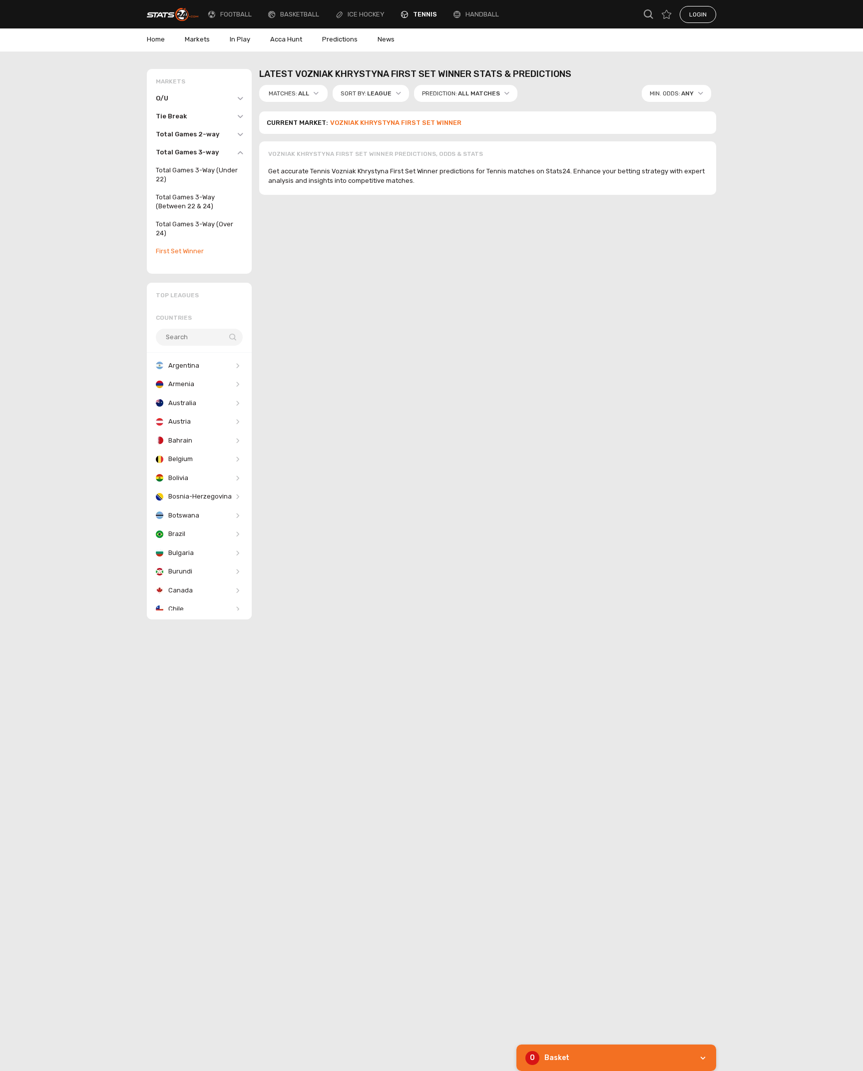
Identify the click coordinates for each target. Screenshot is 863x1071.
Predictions (340, 39)
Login (698, 14)
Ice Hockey (366, 14)
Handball (482, 14)
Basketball (299, 14)
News (386, 39)
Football (236, 14)
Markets (197, 39)
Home (156, 39)
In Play (240, 39)
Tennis (425, 14)
